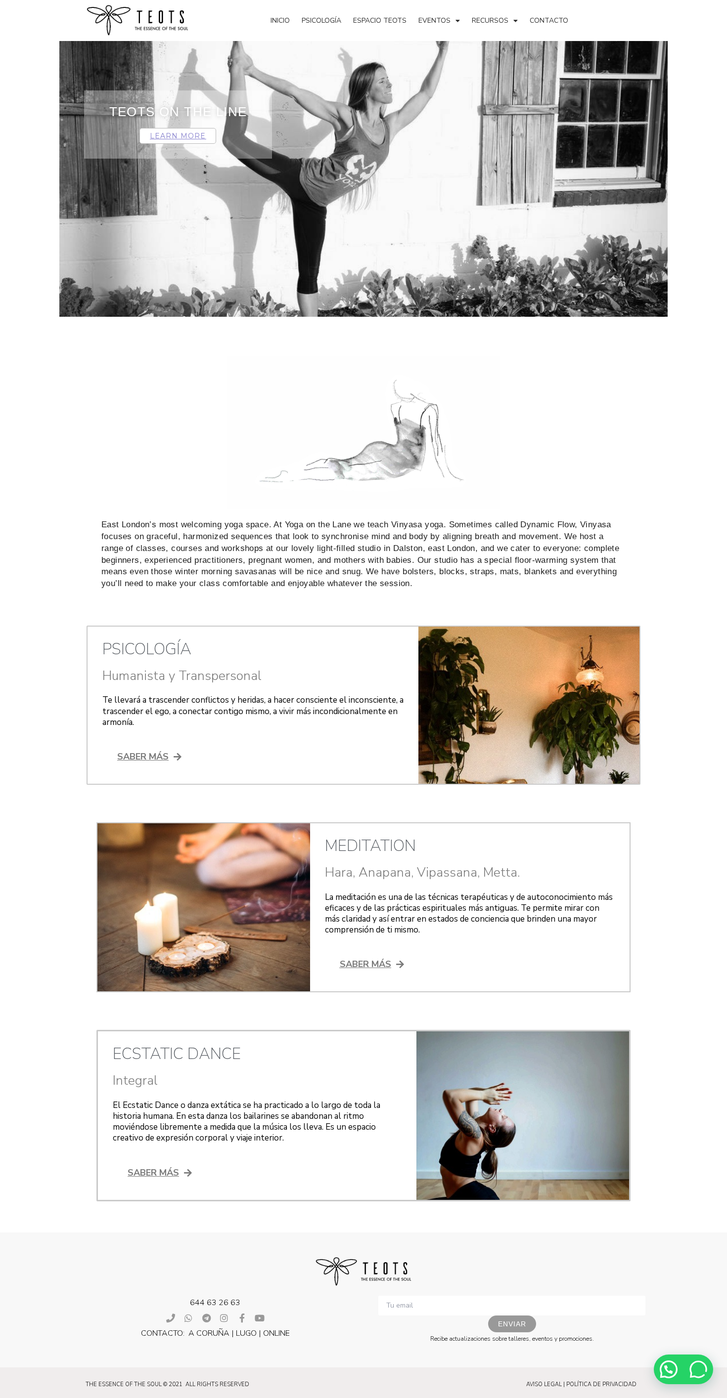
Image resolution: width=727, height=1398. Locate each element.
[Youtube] (260, 1318)
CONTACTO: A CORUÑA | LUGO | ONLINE (215, 1333)
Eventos (434, 20)
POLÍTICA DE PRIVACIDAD (601, 1384)
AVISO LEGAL (544, 1384)
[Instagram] (224, 1318)
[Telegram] (206, 1318)
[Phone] (171, 1318)
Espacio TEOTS (380, 20)
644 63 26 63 (215, 1302)
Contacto (549, 20)
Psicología (321, 20)
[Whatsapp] (188, 1318)
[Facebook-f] (242, 1318)
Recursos (490, 20)
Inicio (280, 20)
